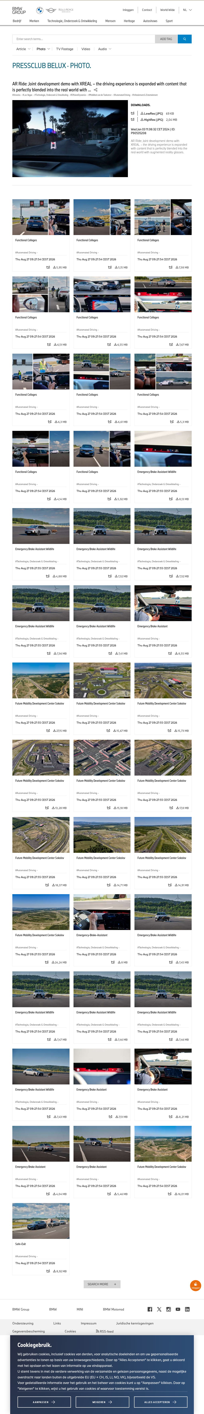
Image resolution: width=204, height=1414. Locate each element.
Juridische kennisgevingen (135, 1323)
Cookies (70, 1331)
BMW (53, 1309)
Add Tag (166, 39)
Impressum (88, 1323)
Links (57, 1323)
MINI (80, 1309)
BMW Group (20, 1309)
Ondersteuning (22, 1323)
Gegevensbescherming (28, 1331)
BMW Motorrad (113, 1309)
